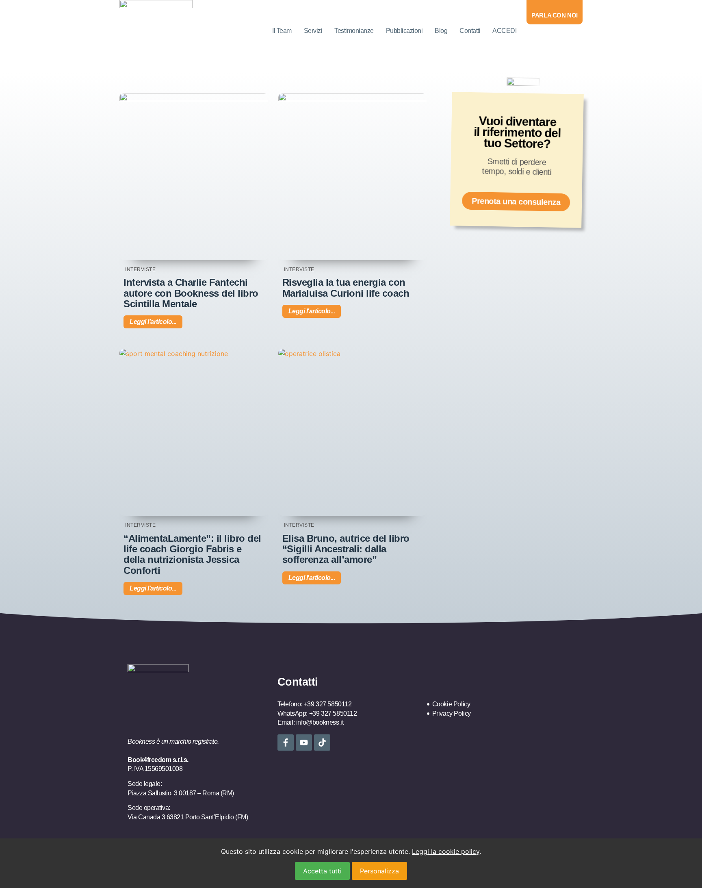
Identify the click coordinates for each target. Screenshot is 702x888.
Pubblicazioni (404, 30)
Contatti (469, 30)
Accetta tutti (322, 871)
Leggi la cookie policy (445, 851)
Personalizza (379, 871)
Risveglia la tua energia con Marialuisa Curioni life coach (346, 287)
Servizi (313, 30)
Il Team (282, 30)
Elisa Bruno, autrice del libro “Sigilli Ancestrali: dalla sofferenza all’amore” (346, 549)
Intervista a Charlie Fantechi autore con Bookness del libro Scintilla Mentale (191, 293)
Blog (441, 30)
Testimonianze (354, 30)
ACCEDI (504, 30)
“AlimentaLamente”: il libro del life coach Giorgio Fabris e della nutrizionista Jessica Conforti (192, 554)
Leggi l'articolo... (153, 321)
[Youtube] (304, 742)
